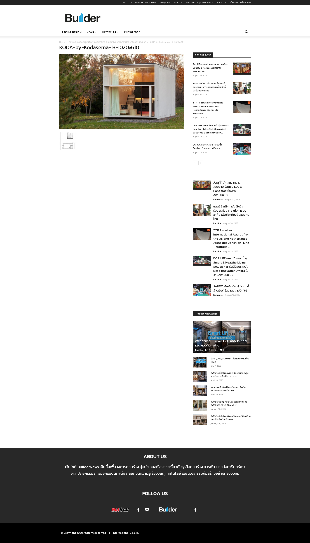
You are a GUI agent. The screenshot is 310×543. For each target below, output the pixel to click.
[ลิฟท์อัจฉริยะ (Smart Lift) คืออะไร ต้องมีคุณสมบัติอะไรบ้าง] (222, 337)
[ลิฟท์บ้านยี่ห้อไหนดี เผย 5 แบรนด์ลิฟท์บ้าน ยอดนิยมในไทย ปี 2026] (200, 419)
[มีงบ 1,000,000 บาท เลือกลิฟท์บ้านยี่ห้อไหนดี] (200, 362)
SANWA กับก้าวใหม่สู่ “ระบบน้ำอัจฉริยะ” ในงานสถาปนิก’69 (207, 146)
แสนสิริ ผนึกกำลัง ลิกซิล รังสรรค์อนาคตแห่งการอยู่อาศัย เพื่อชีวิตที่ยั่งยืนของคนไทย (209, 87)
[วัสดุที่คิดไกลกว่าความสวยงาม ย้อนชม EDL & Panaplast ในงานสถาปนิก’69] (242, 69)
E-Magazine (164, 2)
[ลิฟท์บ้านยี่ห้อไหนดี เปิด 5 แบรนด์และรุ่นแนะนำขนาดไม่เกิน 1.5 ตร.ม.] (200, 376)
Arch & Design (71, 32)
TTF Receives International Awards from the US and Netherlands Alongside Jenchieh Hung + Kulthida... (231, 238)
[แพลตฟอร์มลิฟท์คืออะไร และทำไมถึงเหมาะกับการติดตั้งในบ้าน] (200, 390)
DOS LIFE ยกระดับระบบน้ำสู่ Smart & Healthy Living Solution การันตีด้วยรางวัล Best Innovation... (211, 129)
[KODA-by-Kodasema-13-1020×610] (121, 128)
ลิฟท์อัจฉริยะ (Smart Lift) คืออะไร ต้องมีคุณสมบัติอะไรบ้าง (221, 343)
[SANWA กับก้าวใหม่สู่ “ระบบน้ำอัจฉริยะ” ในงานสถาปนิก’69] (242, 149)
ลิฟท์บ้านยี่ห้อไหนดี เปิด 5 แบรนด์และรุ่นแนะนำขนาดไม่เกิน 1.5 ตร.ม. (229, 374)
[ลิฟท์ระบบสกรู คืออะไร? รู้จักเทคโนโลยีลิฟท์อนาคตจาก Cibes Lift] (200, 405)
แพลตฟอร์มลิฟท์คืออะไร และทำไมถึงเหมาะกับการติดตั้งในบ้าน (228, 389)
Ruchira (217, 223)
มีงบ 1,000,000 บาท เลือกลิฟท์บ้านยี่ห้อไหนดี (230, 360)
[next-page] (200, 163)
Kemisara (218, 199)
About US (177, 2)
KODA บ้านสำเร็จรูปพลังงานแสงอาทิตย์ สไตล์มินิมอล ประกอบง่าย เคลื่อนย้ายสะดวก (107, 41)
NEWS (90, 32)
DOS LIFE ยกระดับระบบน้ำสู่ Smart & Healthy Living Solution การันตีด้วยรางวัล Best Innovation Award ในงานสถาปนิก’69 (230, 266)
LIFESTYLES (109, 32)
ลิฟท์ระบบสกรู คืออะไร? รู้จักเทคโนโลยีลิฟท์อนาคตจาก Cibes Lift (229, 403)
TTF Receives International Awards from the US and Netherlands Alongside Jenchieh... (208, 108)
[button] (246, 32)
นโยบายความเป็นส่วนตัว (240, 2)
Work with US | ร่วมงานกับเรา (199, 2)
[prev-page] (195, 163)
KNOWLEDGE (132, 32)
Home (62, 41)
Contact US (221, 2)
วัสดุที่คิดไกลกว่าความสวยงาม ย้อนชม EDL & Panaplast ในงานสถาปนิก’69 (210, 68)
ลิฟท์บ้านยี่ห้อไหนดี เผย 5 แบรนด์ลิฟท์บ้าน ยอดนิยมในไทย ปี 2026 (231, 417)
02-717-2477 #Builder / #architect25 (139, 2)
